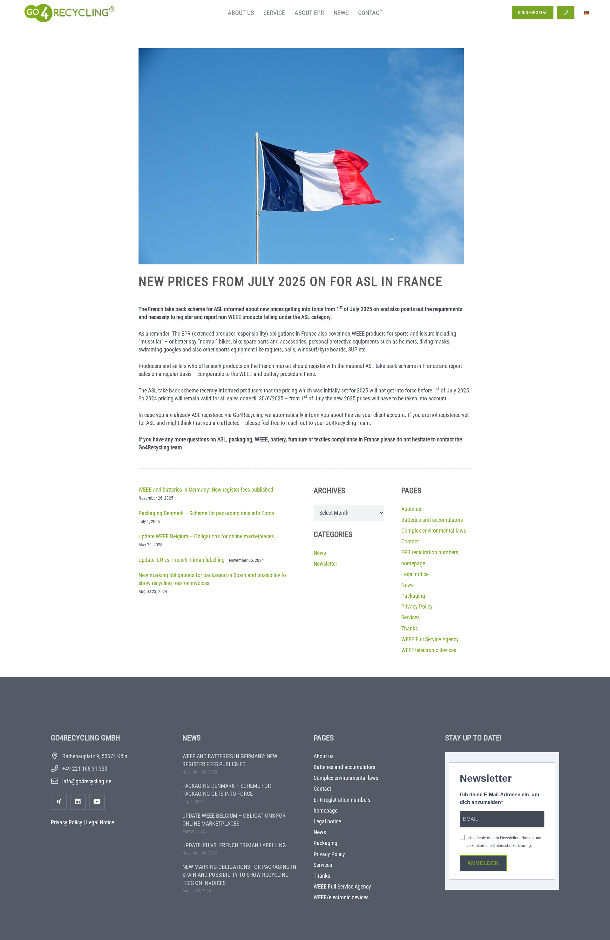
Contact (410, 541)
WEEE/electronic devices (428, 650)
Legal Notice (100, 822)
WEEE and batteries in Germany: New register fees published (206, 489)
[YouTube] (97, 802)
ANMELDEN (483, 863)
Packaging (413, 595)
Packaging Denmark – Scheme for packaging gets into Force (206, 513)
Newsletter (325, 563)
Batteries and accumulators (432, 519)
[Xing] (59, 802)
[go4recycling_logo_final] (68, 13)
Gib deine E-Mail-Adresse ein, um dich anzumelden (499, 798)
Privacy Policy (417, 606)
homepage (413, 563)
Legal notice (415, 574)
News (320, 552)
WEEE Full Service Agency (430, 639)
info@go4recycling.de (86, 781)
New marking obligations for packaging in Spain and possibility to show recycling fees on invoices (239, 874)
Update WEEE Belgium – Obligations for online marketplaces (206, 536)
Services (410, 617)
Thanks (409, 628)
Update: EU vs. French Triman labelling (182, 559)
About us (411, 509)
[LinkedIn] (78, 802)
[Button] (565, 12)
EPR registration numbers (429, 552)
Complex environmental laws (433, 530)
